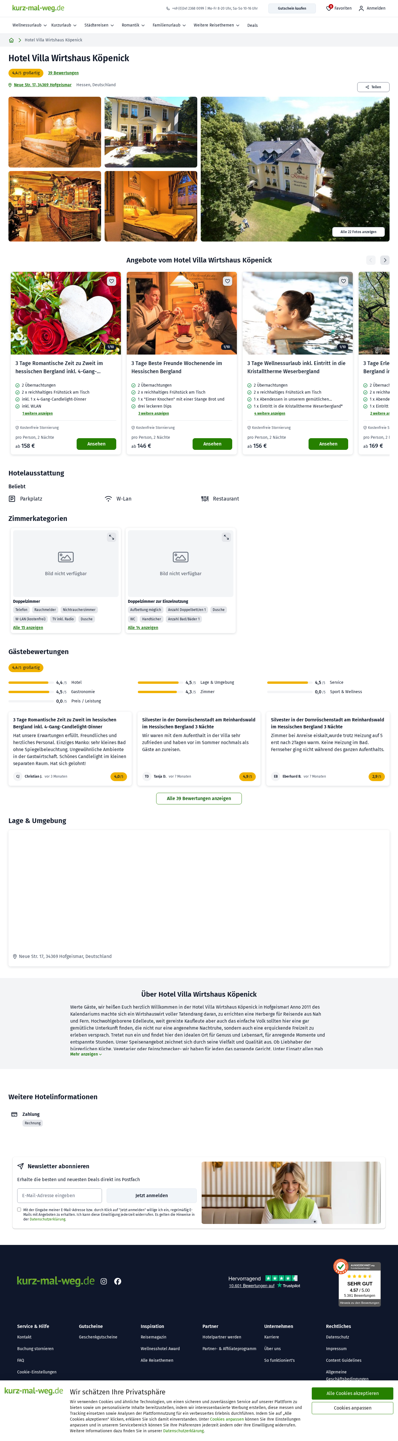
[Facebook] (117, 1281)
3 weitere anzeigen (153, 413)
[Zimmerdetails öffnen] (111, 537)
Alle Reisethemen (157, 1360)
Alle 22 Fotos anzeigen (358, 232)
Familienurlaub (166, 25)
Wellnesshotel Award (160, 1348)
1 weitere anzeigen (37, 413)
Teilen (376, 87)
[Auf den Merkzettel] (111, 281)
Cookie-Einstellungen (37, 1372)
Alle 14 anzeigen (143, 627)
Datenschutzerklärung (47, 1219)
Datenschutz (337, 1337)
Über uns (272, 1348)
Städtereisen (96, 25)
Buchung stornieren (35, 1348)
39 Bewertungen (63, 73)
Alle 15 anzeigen (28, 627)
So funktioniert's (279, 1360)
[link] (66, 363)
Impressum (336, 1348)
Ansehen (96, 444)
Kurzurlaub (61, 25)
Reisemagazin (153, 1337)
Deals (252, 25)
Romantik (130, 25)
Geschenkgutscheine (98, 1337)
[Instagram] (103, 1281)
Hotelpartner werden (221, 1337)
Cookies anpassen (227, 1419)
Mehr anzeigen (84, 1054)
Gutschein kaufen (292, 8)
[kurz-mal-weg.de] (38, 8)
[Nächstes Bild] (111, 313)
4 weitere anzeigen (269, 413)
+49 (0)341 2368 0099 (188, 8)
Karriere (271, 1337)
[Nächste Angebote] (385, 260)
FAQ (20, 1360)
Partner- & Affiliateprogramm (229, 1348)
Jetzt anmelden (151, 1195)
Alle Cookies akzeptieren (353, 1393)
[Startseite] (11, 40)
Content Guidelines (344, 1360)
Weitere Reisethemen (214, 25)
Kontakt (24, 1337)
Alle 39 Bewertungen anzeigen (199, 798)
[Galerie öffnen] (54, 132)
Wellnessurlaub (27, 25)
